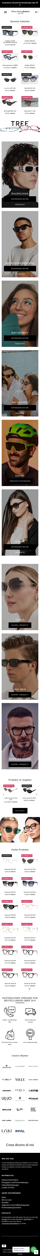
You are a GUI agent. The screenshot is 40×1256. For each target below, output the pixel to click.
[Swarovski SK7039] (29, 860)
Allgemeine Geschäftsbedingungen (15, 1205)
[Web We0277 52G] (29, 102)
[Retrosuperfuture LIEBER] (10, 56)
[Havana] (30, 989)
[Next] (36, 794)
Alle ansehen (20, 810)
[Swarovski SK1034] (10, 860)
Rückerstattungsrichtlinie (11, 1208)
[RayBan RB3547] (29, 56)
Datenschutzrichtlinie (10, 1180)
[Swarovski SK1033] (29, 906)
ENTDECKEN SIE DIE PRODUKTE (20, 200)
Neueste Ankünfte (20, 21)
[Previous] (3, 794)
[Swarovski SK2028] (10, 975)
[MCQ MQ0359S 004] (10, 102)
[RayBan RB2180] (29, 32)
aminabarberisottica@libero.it (10, 1223)
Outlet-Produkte (20, 849)
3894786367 (28, 1219)
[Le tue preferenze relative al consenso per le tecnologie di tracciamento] (36, 1252)
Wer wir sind (6, 1200)
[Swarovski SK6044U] (29, 883)
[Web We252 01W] (29, 79)
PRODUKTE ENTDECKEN (20, 481)
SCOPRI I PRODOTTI (20, 625)
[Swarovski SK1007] (10, 929)
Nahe (4, 1197)
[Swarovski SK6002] (10, 906)
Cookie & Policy (8, 1188)
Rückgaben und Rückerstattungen (15, 1182)
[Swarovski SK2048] (10, 952)
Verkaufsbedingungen (10, 1185)
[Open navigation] (5, 12)
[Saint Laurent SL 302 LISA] (10, 790)
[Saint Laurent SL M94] (29, 790)
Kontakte (5, 1202)
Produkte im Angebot (20, 780)
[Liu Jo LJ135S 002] (10, 79)
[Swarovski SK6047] (10, 883)
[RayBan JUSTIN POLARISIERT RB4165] (10, 32)
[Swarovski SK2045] (29, 952)
